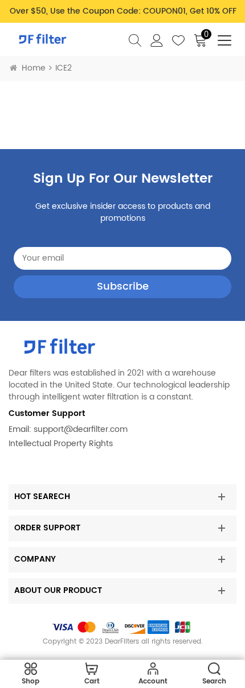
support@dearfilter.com (81, 429)
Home (34, 68)
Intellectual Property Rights (61, 443)
